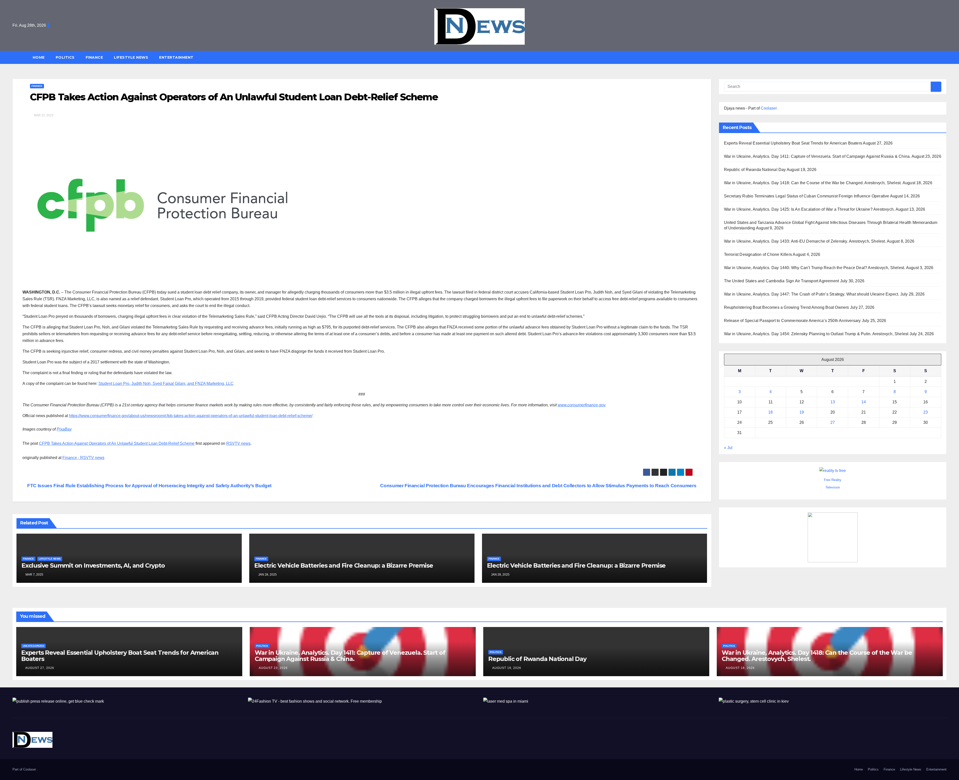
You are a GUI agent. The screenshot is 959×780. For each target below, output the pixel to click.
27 (832, 423)
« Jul (728, 448)
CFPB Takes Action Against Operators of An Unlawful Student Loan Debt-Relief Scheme (117, 443)
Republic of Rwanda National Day (755, 169)
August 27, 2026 (39, 668)
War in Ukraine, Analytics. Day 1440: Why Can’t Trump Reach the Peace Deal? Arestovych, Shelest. (814, 268)
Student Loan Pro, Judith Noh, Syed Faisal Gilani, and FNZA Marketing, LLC (166, 383)
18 (770, 412)
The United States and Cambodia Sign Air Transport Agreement (781, 281)
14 (863, 402)
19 (801, 412)
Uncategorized (33, 645)
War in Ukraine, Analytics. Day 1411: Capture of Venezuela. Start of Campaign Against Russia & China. (817, 156)
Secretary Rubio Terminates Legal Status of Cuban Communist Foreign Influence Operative (806, 196)
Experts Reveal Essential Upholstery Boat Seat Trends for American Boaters (793, 143)
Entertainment (176, 57)
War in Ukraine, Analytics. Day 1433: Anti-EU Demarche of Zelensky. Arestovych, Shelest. (805, 241)
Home (39, 57)
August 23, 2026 (273, 668)
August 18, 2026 (740, 668)
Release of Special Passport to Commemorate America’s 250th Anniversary (792, 320)
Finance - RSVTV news (83, 458)
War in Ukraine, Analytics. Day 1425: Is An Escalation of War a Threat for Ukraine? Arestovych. (809, 209)
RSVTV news (238, 443)
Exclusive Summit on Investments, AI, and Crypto (93, 565)
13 (832, 402)
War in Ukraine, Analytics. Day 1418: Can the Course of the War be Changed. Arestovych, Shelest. (813, 183)
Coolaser (769, 108)
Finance (94, 57)
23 (925, 412)
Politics (65, 57)
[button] (945, 57)
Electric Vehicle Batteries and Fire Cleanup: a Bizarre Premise (343, 565)
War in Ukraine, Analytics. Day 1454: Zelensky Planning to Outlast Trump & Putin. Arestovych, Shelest (816, 334)
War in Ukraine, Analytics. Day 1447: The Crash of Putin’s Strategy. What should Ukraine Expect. (811, 294)
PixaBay (64, 429)
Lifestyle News (131, 57)
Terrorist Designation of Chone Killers (758, 254)
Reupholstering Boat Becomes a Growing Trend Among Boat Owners (786, 307)
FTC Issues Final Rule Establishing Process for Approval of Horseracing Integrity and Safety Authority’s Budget (148, 485)
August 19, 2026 (506, 668)
